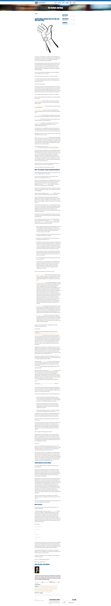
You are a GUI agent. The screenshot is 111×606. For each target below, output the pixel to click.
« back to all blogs (37, 17)
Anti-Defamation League (39, 526)
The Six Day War (39, 305)
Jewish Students (37, 588)
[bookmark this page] (39, 593)
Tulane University (38, 115)
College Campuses (53, 587)
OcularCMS (39, 600)
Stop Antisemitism (38, 537)
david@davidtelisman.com (72, 0)
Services (59, 2)
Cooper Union (37, 119)
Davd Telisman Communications (40, 591)
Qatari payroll (43, 221)
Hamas (48, 587)
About (63, 2)
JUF (35, 531)
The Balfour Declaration (40, 274)
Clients (36, 599)
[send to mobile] (37, 593)
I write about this (53, 511)
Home (56, 2)
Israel (51, 588)
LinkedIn (36, 583)
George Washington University (40, 106)
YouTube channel (46, 582)
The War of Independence (40, 282)
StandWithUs (37, 534)
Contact (74, 2)
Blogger (48, 591)
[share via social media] (36, 593)
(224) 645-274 (40, 0)
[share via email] (35, 593)
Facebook (56, 582)
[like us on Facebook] (72, 599)
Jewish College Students (45, 588)
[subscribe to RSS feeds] (36, 13)
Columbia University (38, 100)
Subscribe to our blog (38, 582)
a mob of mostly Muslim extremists (42, 137)
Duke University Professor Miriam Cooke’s (47, 383)
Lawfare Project (37, 529)
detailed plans (45, 184)
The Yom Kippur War (39, 315)
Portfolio (67, 2)
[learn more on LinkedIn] (74, 599)
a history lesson (51, 220)
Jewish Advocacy (37, 587)
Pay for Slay (58, 411)
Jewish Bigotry (43, 587)
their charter (51, 193)
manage (43, 600)
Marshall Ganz (51, 370)
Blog (70, 2)
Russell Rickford (44, 361)
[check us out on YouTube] (75, 599)
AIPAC (36, 539)
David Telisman (49, 590)
